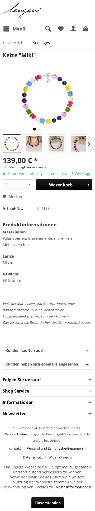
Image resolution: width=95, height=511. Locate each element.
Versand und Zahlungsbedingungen (55, 448)
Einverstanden (48, 502)
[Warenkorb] (86, 29)
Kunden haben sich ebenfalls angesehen (42, 364)
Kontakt (14, 448)
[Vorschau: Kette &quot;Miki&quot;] (12, 143)
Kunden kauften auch (25, 350)
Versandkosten (16, 434)
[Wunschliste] (60, 29)
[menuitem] (14, 29)
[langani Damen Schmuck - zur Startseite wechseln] (22, 10)
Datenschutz (33, 457)
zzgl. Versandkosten (33, 167)
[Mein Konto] (73, 29)
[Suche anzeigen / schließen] (47, 29)
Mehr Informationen (73, 486)
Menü (19, 29)
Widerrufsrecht (60, 457)
